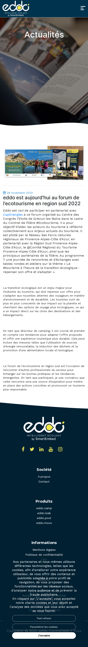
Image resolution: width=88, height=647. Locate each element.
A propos (44, 476)
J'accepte (44, 635)
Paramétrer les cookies (44, 626)
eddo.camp (44, 508)
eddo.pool (44, 518)
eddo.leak (44, 513)
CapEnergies (13, 214)
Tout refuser (44, 618)
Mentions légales (44, 549)
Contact (44, 481)
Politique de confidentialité (44, 554)
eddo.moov (44, 523)
